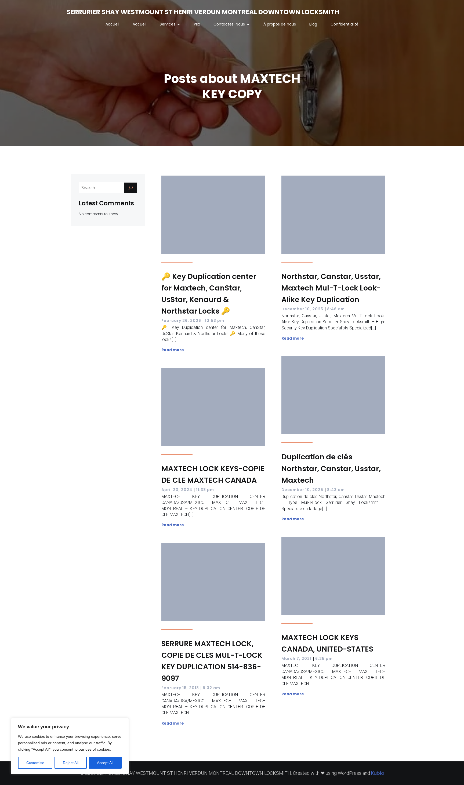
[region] (70, 746)
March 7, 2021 (296, 658)
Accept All (105, 763)
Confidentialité (344, 24)
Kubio (377, 773)
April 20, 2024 (176, 489)
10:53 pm (214, 320)
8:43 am (336, 489)
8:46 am (336, 309)
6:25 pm (324, 658)
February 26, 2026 (181, 320)
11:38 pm (205, 489)
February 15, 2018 (180, 687)
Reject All (70, 763)
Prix (197, 24)
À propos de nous (279, 24)
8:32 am (211, 687)
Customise (35, 763)
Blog (313, 24)
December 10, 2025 (302, 309)
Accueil (112, 24)
